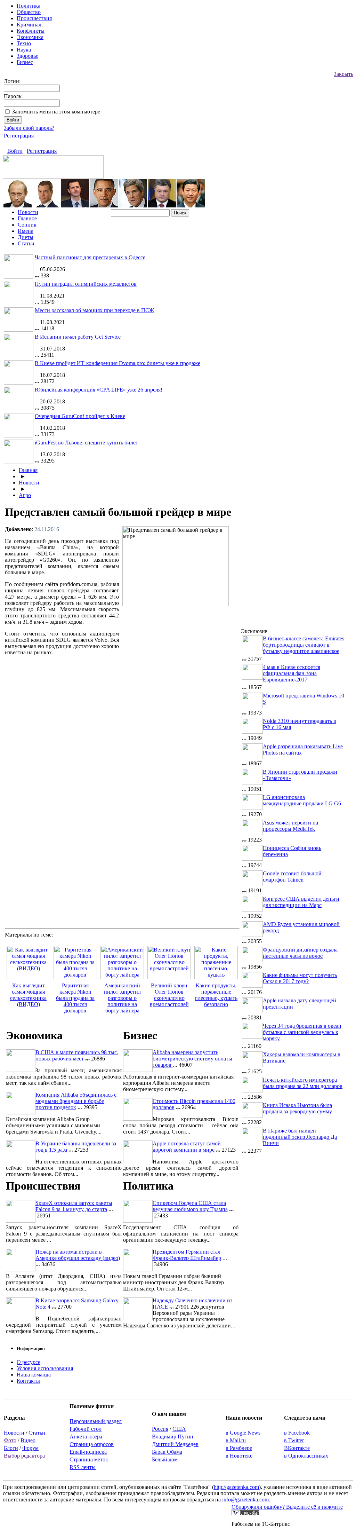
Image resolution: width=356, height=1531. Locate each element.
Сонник (27, 225)
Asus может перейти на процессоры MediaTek (290, 826)
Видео (28, 1440)
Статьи (26, 243)
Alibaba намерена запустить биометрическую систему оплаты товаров (192, 1058)
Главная (28, 470)
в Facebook (297, 1433)
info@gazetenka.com (245, 1499)
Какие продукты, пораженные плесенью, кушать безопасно (216, 994)
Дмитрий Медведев (175, 1444)
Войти (15, 151)
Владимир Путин (172, 1436)
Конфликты (30, 31)
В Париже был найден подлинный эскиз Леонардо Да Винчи (300, 1137)
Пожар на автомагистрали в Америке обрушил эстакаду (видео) (77, 1255)
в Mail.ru (236, 1440)
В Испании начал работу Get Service (78, 337)
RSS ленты (83, 1467)
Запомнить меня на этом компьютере (56, 112)
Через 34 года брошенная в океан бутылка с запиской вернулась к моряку (302, 1032)
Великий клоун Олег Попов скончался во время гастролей (169, 994)
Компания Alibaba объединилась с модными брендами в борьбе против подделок (75, 1101)
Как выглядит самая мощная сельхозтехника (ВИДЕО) (28, 994)
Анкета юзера (86, 1436)
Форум (30, 1448)
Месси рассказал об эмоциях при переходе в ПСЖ (94, 310)
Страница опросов (92, 1444)
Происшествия (34, 18)
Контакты (28, 1381)
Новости (28, 212)
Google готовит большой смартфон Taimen (292, 876)
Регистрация (19, 136)
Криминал (29, 24)
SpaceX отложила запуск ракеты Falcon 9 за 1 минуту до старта (73, 1206)
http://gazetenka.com (236, 1487)
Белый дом (165, 1459)
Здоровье (27, 56)
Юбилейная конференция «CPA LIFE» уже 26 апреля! (98, 390)
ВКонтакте (297, 1448)
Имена (25, 231)
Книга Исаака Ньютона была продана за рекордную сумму (297, 1108)
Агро (25, 495)
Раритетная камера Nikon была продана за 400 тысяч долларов (75, 997)
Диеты (25, 237)
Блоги (11, 1448)
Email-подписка (88, 1452)
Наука (24, 50)
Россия (160, 1429)
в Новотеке (239, 1456)
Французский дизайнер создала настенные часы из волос (300, 953)
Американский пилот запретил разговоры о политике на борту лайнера (122, 997)
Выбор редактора (24, 1456)
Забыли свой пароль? (29, 128)
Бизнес (25, 62)
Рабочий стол (86, 1429)
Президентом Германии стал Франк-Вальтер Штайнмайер (187, 1255)
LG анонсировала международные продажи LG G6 (302, 800)
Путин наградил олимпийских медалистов (86, 284)
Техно (24, 43)
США (179, 1429)
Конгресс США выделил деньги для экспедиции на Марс (301, 902)
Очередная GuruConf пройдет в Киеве (80, 416)
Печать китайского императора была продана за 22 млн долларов (302, 1083)
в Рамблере (239, 1448)
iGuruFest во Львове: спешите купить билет (86, 442)
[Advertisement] (181, 659)
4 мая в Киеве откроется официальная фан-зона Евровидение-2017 (291, 673)
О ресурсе (28, 1362)
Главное (27, 218)
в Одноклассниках (306, 1456)
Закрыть (343, 74)
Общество (29, 12)
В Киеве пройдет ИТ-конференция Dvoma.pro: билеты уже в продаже (117, 363)
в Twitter (294, 1440)
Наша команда (34, 1375)
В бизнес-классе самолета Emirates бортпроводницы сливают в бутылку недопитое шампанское (303, 645)
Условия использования (45, 1368)
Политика (28, 6)
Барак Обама (167, 1452)
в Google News (243, 1433)
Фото (10, 1440)
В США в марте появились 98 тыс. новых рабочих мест (76, 1055)
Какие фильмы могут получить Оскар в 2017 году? (300, 978)
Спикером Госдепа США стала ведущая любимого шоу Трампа (190, 1206)
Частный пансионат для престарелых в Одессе (90, 257)
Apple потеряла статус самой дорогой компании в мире (187, 1147)
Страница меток (89, 1459)
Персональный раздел (96, 1421)
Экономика (30, 37)
